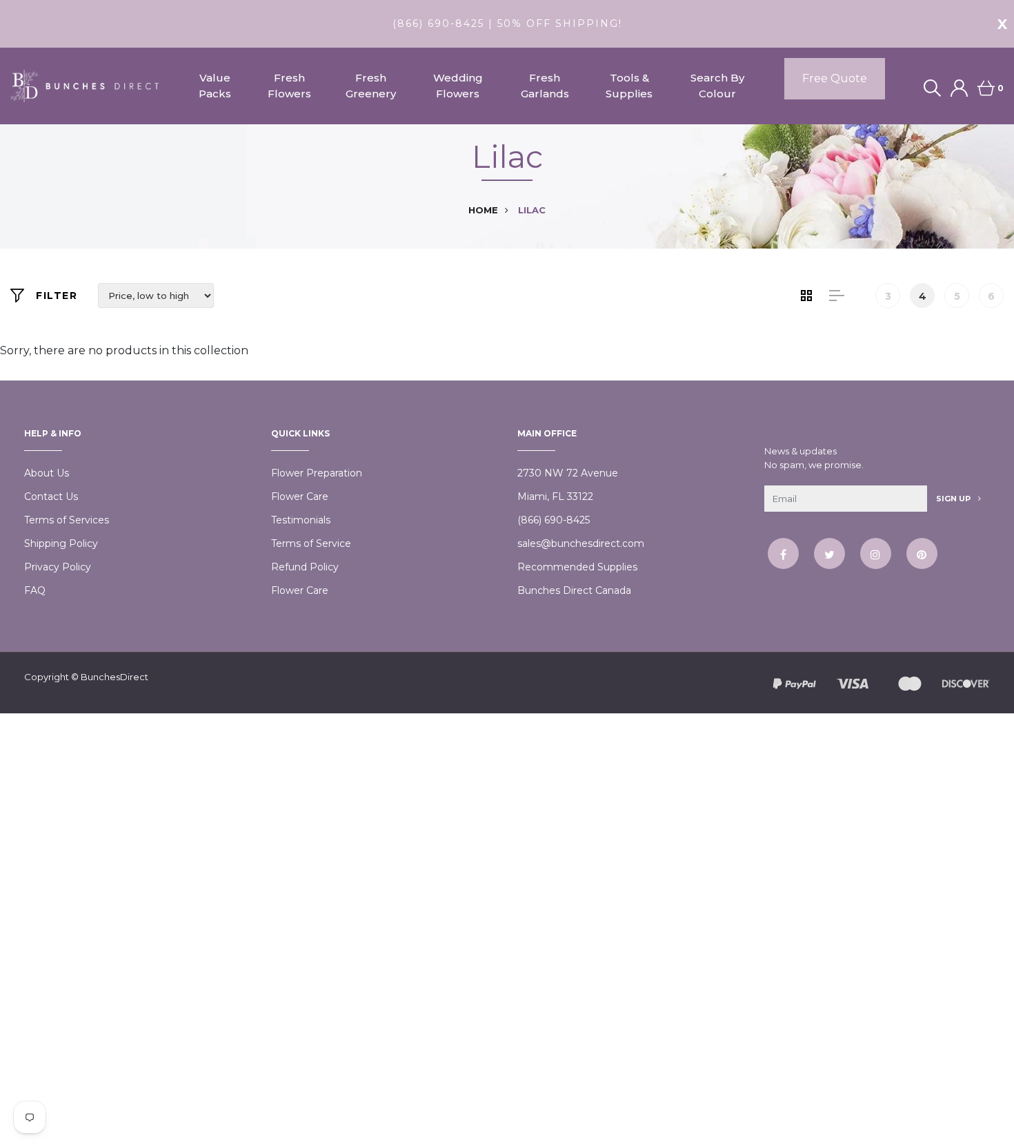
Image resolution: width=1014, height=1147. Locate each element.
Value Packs (215, 85)
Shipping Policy (61, 543)
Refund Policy (305, 567)
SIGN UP (954, 498)
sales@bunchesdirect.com (580, 543)
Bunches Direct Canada (574, 590)
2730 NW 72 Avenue (567, 473)
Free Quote (834, 78)
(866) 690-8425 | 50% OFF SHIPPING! (507, 23)
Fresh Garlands (545, 85)
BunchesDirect (114, 676)
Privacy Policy (57, 567)
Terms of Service (311, 543)
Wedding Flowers (458, 85)
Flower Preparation (316, 473)
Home (483, 209)
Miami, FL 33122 (555, 496)
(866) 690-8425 (553, 520)
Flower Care (299, 496)
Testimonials (300, 520)
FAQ (35, 590)
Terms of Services (66, 520)
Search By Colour (717, 85)
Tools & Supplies (629, 85)
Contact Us (51, 496)
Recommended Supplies (577, 567)
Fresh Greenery (371, 85)
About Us (46, 473)
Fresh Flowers (289, 85)
